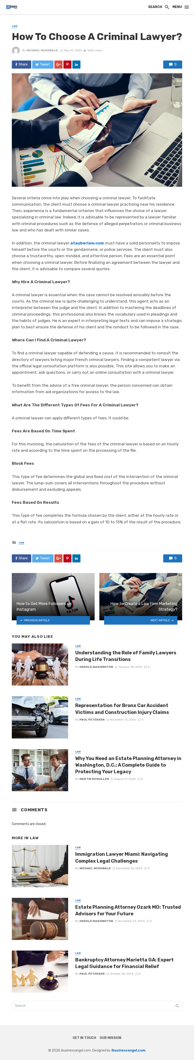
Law (15, 26)
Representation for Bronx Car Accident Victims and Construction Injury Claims (122, 709)
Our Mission (110, 1038)
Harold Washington (96, 667)
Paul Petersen (92, 719)
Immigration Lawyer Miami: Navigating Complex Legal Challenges (121, 857)
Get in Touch (84, 1038)
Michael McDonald (42, 50)
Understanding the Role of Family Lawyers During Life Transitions (125, 656)
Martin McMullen (94, 779)
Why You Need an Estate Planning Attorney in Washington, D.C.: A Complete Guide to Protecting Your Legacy (128, 765)
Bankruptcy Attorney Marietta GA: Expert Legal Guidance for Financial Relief (124, 963)
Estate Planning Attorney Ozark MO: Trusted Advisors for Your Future (128, 910)
